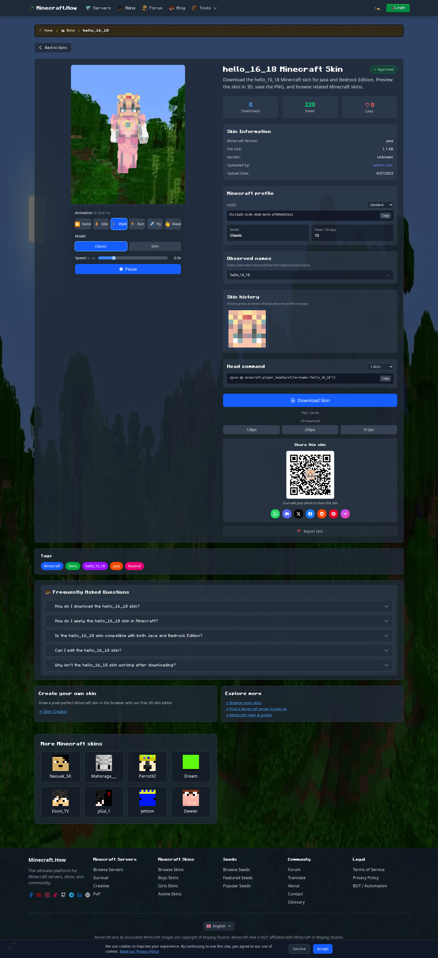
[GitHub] (63, 895)
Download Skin (314, 400)
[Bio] (87, 895)
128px (251, 429)
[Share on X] (298, 513)
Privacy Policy (366, 877)
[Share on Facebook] (310, 513)
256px (310, 429)
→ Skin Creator (53, 711)
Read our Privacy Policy (139, 951)
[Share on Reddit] (321, 513)
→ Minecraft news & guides (248, 714)
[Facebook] (30, 895)
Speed (85, 257)
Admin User (383, 165)
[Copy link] (345, 513)
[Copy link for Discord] (286, 513)
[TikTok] (55, 895)
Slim (155, 246)
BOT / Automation (370, 886)
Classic (101, 246)
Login (400, 8)
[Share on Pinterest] (333, 513)
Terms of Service (369, 869)
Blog (181, 8)
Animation (92, 212)
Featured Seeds (238, 877)
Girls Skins (168, 886)
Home (49, 30)
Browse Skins (171, 869)
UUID (231, 204)
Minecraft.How (56, 8)
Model (80, 236)
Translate (297, 877)
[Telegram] (71, 895)
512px (369, 429)
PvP (96, 894)
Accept (322, 948)
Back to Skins (56, 47)
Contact (295, 894)
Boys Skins (168, 877)
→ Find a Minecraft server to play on (256, 708)
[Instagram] (47, 895)
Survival (100, 877)
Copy (385, 215)
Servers (102, 8)
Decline (299, 948)
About (294, 886)
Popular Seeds (237, 886)
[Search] (377, 8)
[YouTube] (39, 895)
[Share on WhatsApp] (275, 513)
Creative (101, 886)
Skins (130, 8)
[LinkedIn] (79, 895)
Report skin (310, 531)
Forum (156, 8)
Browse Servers (108, 869)
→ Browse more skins (243, 702)
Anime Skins (169, 894)
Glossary (296, 902)
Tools (205, 8)
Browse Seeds (236, 869)
